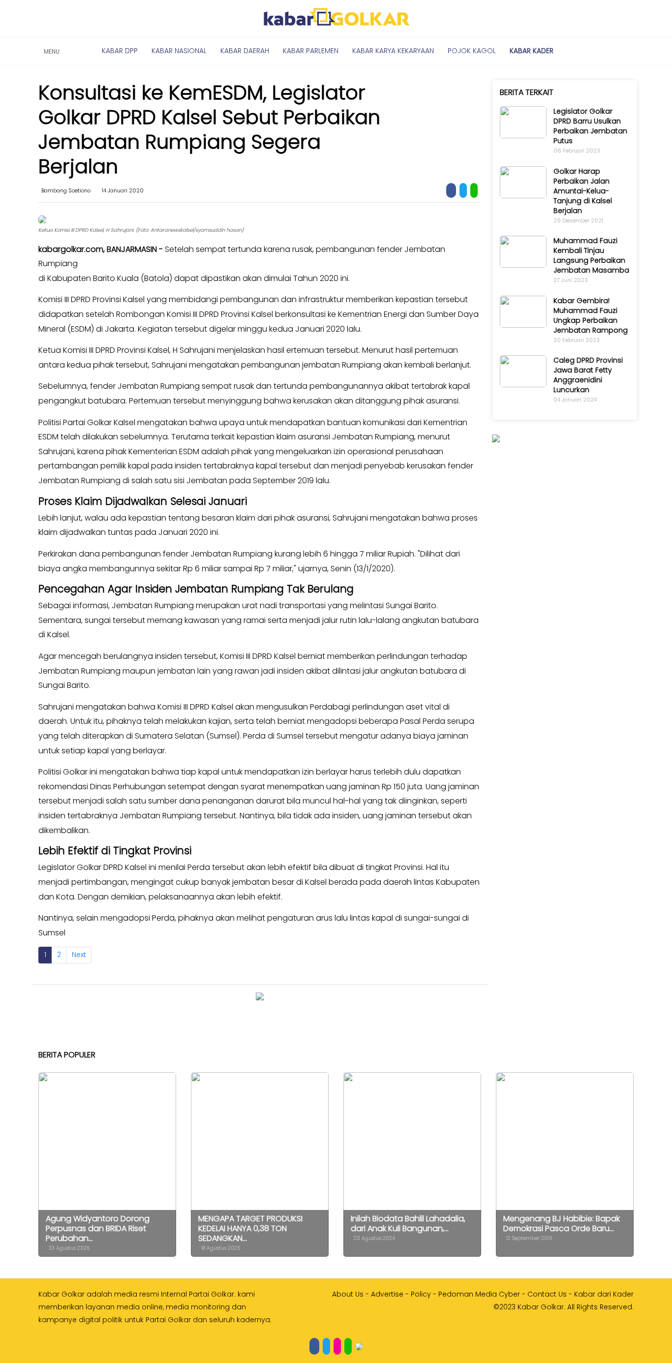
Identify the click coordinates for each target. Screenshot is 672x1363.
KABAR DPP (120, 51)
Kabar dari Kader (604, 1294)
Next (79, 955)
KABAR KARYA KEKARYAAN (393, 51)
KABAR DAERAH (244, 51)
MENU (50, 51)
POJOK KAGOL (472, 51)
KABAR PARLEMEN (310, 51)
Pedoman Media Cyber (479, 1294)
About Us (348, 1294)
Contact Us (547, 1294)
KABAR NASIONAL (179, 51)
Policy (421, 1294)
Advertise (387, 1294)
